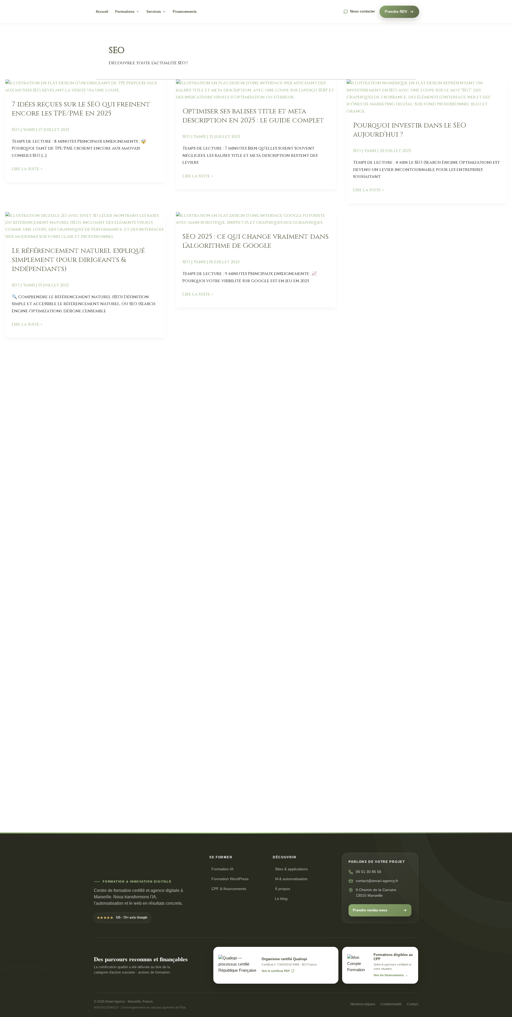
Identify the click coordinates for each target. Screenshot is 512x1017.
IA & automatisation (291, 879)
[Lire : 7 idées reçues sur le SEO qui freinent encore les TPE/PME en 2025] (85, 86)
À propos (282, 889)
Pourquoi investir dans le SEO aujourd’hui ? (409, 130)
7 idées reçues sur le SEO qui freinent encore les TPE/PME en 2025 (81, 109)
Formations (124, 12)
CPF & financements (228, 889)
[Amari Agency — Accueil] (256, 12)
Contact (412, 1004)
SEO (15, 130)
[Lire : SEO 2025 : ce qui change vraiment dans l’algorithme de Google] (256, 219)
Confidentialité (391, 1004)
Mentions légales (362, 1004)
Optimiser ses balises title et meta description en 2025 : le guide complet (253, 116)
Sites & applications (291, 869)
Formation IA (222, 869)
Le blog (281, 898)
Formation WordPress (230, 879)
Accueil (102, 12)
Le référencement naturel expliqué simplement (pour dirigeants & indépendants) (78, 260)
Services (153, 12)
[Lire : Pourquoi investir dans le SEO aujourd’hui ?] (427, 97)
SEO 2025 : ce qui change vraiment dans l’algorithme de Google (255, 241)
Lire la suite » (27, 168)
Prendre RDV (396, 12)
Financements (185, 12)
